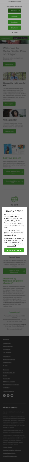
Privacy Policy (11, 245)
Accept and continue (14, 250)
